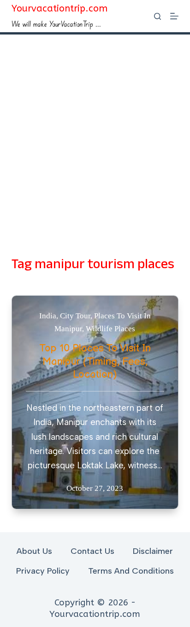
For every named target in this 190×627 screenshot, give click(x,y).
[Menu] (174, 16)
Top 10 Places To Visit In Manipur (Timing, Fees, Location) (95, 361)
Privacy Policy (43, 571)
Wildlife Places (110, 328)
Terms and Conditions (131, 571)
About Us (34, 551)
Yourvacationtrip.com (59, 8)
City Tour (75, 315)
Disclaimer (153, 551)
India (47, 315)
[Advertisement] (95, 134)
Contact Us (92, 551)
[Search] (157, 16)
